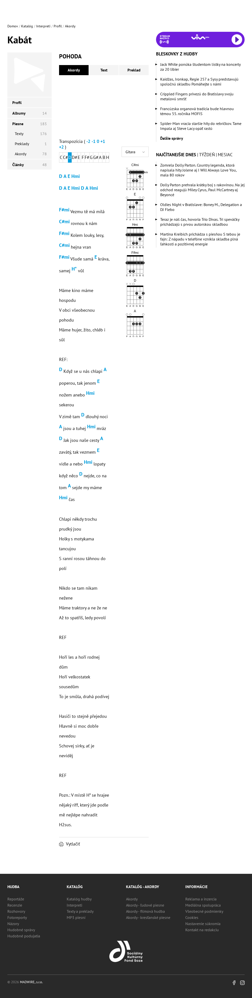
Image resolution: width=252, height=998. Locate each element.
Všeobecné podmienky (204, 911)
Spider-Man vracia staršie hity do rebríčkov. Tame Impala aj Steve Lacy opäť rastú (200, 126)
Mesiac (225, 154)
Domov (12, 26)
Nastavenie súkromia (202, 923)
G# (95, 157)
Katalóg (27, 26)
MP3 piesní (76, 917)
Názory (13, 923)
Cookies (191, 917)
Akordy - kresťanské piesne (148, 917)
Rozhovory (16, 911)
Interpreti (43, 26)
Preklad (134, 70)
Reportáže (15, 898)
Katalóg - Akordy (142, 886)
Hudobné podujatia (23, 935)
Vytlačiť (73, 844)
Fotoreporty (17, 917)
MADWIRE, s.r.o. (31, 982)
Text (104, 70)
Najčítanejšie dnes (176, 154)
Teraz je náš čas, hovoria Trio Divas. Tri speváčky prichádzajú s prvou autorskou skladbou (199, 222)
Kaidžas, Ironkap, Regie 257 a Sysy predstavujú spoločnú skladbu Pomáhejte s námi (199, 81)
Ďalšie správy (171, 138)
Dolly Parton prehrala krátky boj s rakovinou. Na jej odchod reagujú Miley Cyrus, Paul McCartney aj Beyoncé (202, 189)
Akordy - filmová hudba (145, 911)
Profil (58, 26)
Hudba (13, 886)
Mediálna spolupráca (203, 905)
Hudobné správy (21, 929)
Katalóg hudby (79, 898)
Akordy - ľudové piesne (145, 905)
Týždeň (207, 154)
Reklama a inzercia (201, 898)
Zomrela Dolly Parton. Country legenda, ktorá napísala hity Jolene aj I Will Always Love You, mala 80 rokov (198, 170)
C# (65, 157)
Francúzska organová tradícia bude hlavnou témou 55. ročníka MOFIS (197, 111)
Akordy (70, 26)
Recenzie (14, 905)
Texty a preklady (80, 911)
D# (74, 157)
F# (87, 157)
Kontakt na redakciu (202, 929)
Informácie (196, 886)
